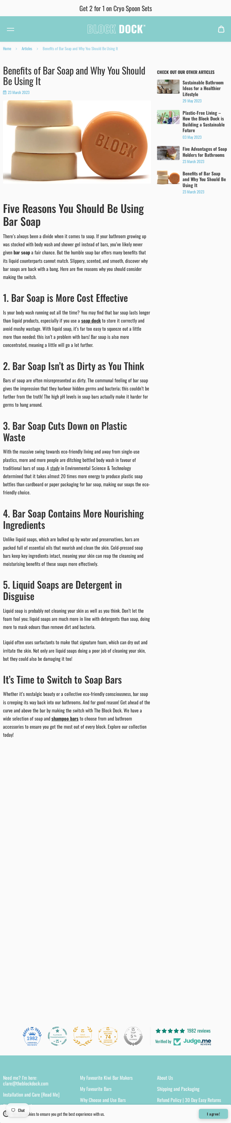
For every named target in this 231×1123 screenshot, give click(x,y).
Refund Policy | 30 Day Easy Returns (189, 1099)
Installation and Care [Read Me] (31, 1094)
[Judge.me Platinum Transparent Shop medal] (57, 1036)
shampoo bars (65, 718)
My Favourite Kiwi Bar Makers (106, 1077)
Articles (27, 48)
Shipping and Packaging (178, 1088)
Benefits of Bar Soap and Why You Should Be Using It (204, 179)
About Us (165, 1077)
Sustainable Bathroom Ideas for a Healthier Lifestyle (203, 88)
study (55, 468)
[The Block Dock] (115, 29)
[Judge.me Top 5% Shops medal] (133, 1036)
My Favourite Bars (96, 1088)
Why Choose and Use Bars (103, 1099)
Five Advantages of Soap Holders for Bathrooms (205, 152)
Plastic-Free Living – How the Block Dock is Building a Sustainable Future (204, 121)
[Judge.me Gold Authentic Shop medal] (82, 1036)
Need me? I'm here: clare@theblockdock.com (25, 1080)
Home (7, 48)
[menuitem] (221, 29)
